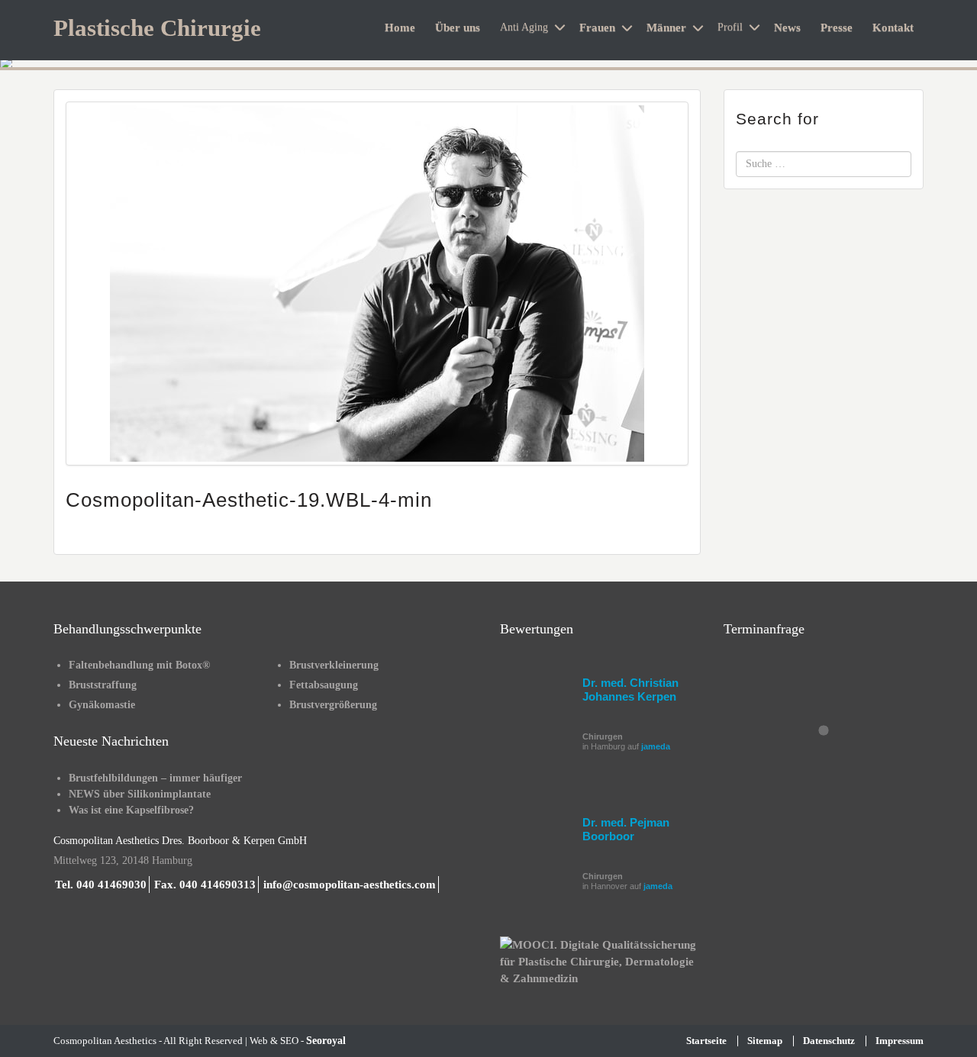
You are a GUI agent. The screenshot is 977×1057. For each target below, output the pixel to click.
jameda (655, 746)
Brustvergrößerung (333, 705)
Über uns (457, 27)
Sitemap (764, 1041)
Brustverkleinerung (334, 665)
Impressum (899, 1041)
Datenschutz (829, 1041)
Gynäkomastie (102, 705)
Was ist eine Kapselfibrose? (131, 810)
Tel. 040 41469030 (101, 884)
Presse (837, 27)
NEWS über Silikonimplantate (140, 794)
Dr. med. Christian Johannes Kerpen (630, 689)
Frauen (597, 27)
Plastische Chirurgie (157, 28)
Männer (666, 27)
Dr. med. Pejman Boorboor (625, 829)
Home (400, 27)
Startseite (706, 1041)
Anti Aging (524, 27)
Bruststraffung (103, 685)
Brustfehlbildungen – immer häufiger (155, 778)
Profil (730, 27)
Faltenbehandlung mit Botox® (139, 665)
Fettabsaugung (323, 685)
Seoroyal (326, 1040)
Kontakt (893, 27)
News (787, 27)
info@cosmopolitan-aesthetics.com (349, 884)
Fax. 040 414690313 (205, 884)
